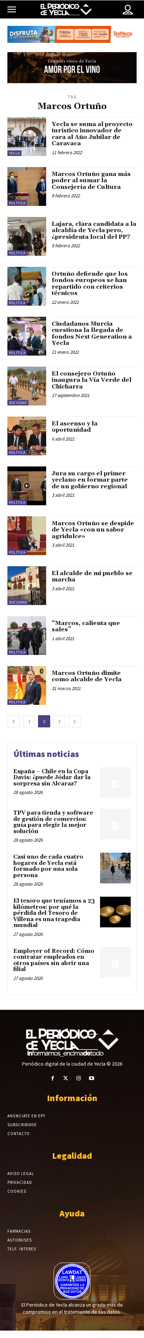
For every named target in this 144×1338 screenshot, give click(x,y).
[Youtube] (91, 1078)
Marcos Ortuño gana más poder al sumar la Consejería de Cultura (91, 180)
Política (17, 203)
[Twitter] (65, 1078)
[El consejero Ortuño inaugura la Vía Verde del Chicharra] (26, 386)
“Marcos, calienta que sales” (86, 626)
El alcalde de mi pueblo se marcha (92, 577)
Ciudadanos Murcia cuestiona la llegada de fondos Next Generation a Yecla (92, 333)
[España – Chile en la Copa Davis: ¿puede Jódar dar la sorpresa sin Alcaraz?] (115, 782)
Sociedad (18, 402)
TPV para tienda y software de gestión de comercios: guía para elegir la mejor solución (53, 822)
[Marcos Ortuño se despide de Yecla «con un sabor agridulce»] (26, 535)
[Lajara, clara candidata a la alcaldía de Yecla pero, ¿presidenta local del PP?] (26, 236)
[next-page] (74, 721)
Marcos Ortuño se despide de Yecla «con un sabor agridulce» (93, 530)
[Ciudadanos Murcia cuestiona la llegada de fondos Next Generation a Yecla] (26, 336)
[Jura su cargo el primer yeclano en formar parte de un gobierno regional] (26, 485)
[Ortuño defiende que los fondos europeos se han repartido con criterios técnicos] (26, 286)
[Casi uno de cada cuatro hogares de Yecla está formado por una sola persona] (115, 868)
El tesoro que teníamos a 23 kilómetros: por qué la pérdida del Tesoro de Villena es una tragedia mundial (54, 913)
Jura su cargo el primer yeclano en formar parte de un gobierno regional (90, 480)
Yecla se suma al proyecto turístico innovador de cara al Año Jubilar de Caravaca (92, 133)
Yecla (14, 153)
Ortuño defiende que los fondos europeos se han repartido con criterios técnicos (90, 283)
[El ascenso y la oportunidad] (26, 436)
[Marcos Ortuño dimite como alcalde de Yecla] (26, 685)
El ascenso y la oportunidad (74, 427)
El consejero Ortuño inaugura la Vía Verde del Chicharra (91, 380)
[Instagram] (78, 1078)
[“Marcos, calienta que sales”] (26, 635)
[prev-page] (13, 721)
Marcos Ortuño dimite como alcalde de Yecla (86, 676)
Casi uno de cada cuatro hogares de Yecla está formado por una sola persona (48, 866)
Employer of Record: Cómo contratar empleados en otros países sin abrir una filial (53, 960)
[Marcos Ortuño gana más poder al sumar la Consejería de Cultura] (26, 186)
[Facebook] (52, 1078)
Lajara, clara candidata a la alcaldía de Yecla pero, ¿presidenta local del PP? (94, 230)
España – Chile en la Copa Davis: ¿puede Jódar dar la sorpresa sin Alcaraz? (51, 777)
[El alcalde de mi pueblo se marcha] (26, 585)
